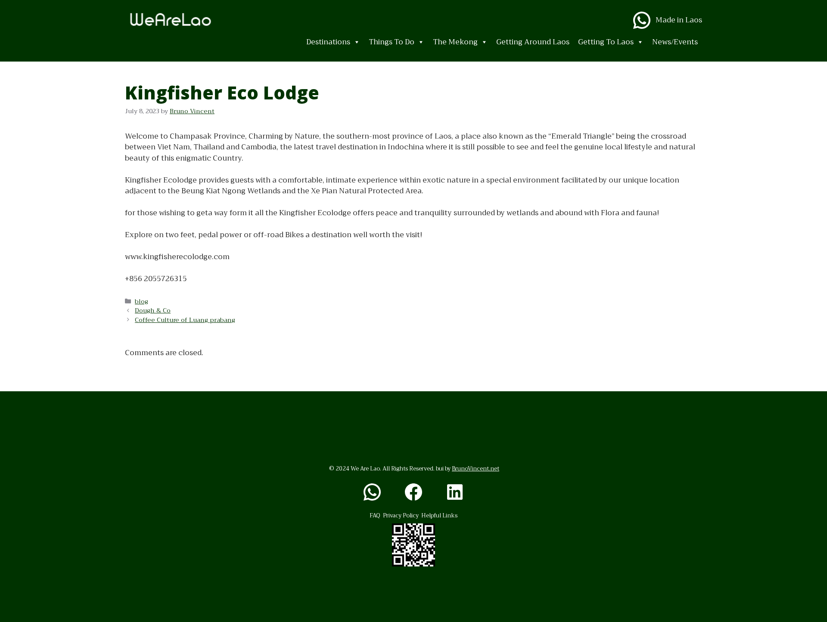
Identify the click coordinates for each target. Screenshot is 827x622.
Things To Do (391, 42)
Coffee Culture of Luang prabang (185, 320)
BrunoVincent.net (475, 468)
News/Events (675, 42)
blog (141, 301)
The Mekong (455, 42)
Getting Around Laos (532, 42)
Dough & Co (153, 310)
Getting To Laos (606, 42)
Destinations (328, 42)
